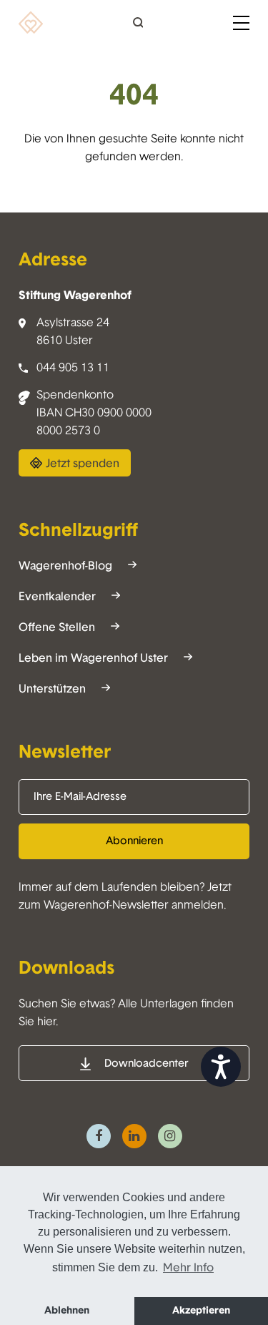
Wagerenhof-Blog (65, 566)
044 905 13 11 (72, 368)
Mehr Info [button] (188, 1268)
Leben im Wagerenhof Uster (93, 658)
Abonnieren (134, 841)
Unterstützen (52, 689)
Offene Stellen (57, 628)
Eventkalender (57, 597)
